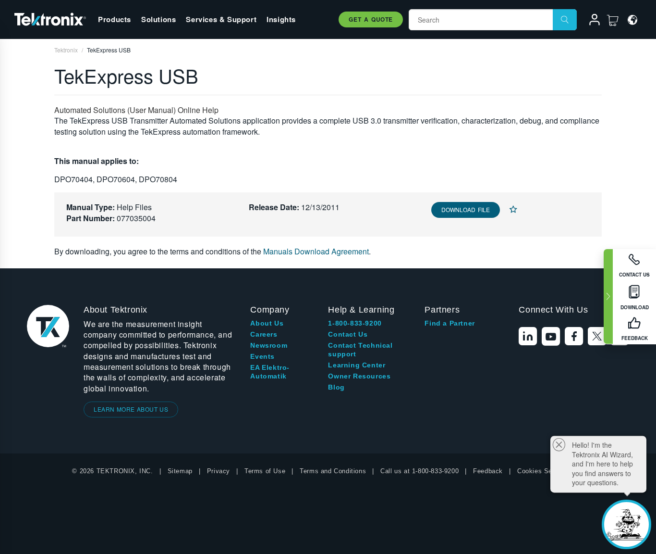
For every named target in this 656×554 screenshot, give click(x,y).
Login (590, 21)
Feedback (488, 471)
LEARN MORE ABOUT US (131, 409)
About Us (266, 323)
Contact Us (347, 334)
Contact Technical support (360, 349)
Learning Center (356, 365)
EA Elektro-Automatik (270, 372)
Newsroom (268, 345)
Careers (263, 334)
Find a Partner (449, 323)
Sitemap (180, 471)
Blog (336, 387)
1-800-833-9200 (354, 323)
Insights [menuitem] (281, 19)
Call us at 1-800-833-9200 (419, 471)
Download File (465, 209)
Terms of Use (264, 471)
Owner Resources (359, 376)
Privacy (218, 471)
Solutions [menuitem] (158, 19)
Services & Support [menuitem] (221, 19)
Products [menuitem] (114, 19)
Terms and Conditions (333, 471)
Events (262, 356)
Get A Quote (371, 19)
